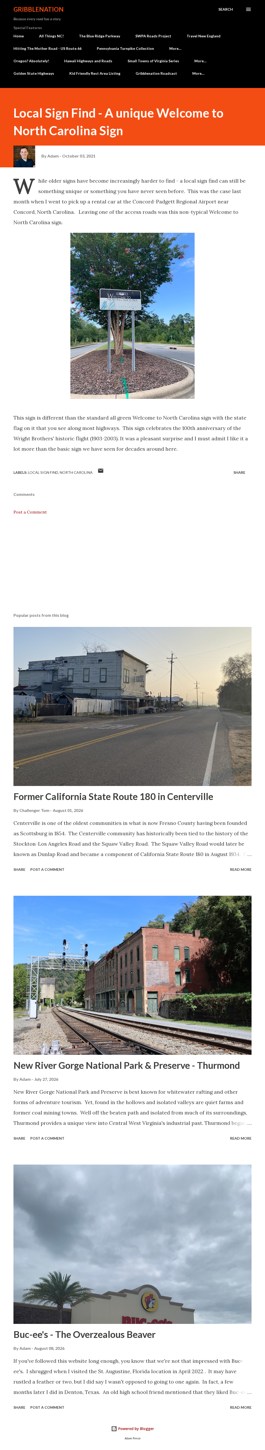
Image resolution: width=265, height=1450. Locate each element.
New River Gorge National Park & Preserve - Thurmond (126, 1065)
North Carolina (76, 472)
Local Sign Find (43, 472)
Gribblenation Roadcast (156, 73)
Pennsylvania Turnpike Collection (125, 48)
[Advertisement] (132, 568)
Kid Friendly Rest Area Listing (94, 73)
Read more (241, 869)
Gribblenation (38, 9)
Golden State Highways (33, 73)
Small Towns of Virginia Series (153, 61)
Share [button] (239, 472)
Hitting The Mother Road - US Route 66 (47, 48)
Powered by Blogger (135, 1428)
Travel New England (203, 36)
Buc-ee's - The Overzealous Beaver (84, 1334)
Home (18, 36)
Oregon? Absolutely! (31, 61)
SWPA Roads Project (153, 36)
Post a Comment (30, 512)
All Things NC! (51, 36)
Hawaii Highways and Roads (88, 61)
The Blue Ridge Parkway (99, 36)
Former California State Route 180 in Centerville (113, 796)
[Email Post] (101, 472)
